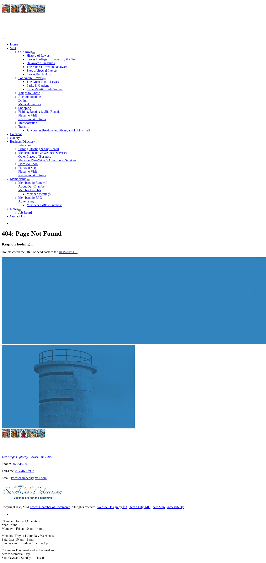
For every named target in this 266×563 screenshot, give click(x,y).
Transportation (27, 123)
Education (25, 145)
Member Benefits (29, 190)
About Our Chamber (32, 186)
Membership (18, 179)
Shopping (24, 108)
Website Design (108, 507)
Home (14, 44)
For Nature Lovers (30, 78)
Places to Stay (27, 167)
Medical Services (29, 104)
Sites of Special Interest (42, 70)
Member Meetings (38, 194)
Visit (13, 48)
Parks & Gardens (38, 85)
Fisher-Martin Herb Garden (45, 89)
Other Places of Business (34, 156)
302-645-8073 (21, 464)
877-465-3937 (24, 471)
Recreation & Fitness (32, 119)
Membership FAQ (30, 197)
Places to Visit (27, 115)
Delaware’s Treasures (41, 63)
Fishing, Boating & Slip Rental (38, 149)
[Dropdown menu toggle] (17, 49)
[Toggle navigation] (3, 38)
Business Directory (22, 141)
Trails (22, 126)
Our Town (25, 52)
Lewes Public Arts (39, 74)
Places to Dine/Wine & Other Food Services (47, 160)
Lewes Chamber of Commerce (50, 507)
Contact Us (17, 216)
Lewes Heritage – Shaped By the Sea (51, 59)
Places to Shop (28, 164)
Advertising (26, 201)
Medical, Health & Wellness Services (42, 153)
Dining (22, 100)
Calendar (16, 134)
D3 (124, 507)
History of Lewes (38, 55)
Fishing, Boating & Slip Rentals (39, 111)
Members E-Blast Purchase (44, 205)
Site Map (159, 507)
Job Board (25, 212)
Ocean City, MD (139, 507)
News (14, 209)
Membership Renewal (32, 182)
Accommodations (29, 96)
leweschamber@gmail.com (29, 478)
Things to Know (29, 93)
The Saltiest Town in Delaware (47, 67)
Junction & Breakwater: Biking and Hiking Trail (58, 130)
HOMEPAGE (68, 252)
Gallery (15, 138)
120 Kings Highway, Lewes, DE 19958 (27, 457)
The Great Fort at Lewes (43, 81)
